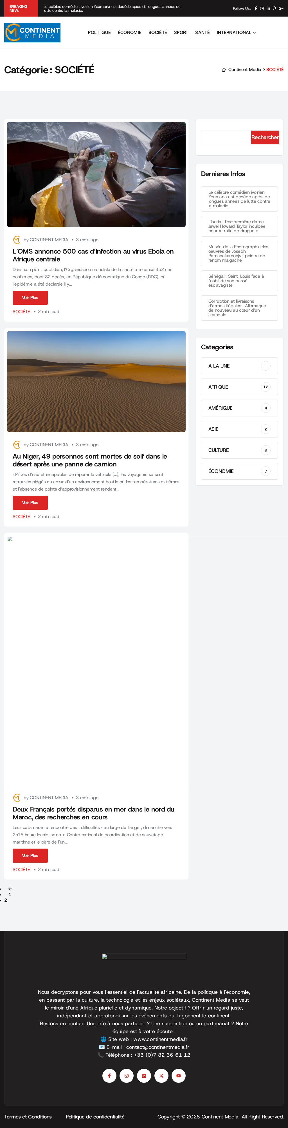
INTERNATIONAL (234, 32)
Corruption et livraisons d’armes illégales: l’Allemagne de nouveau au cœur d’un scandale (237, 308)
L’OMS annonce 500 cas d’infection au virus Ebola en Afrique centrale (93, 255)
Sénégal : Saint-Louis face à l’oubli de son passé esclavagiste (236, 280)
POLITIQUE (99, 32)
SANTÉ (202, 32)
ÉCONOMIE (130, 32)
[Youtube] (179, 1076)
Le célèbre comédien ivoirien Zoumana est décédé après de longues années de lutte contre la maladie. (112, 8)
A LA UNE (237, 366)
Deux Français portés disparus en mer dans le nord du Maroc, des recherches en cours (93, 813)
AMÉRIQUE (237, 408)
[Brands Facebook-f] (109, 1076)
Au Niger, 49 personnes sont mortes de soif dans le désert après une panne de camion (90, 460)
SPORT (181, 32)
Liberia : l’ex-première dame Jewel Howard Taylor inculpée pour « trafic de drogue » (237, 226)
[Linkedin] (144, 1076)
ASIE (237, 429)
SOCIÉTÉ (157, 32)
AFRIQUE (238, 387)
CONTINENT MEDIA (49, 240)
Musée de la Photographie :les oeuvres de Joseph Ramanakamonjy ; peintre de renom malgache (238, 253)
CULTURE (237, 450)
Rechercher (265, 137)
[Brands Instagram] (127, 1076)
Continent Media (222, 1116)
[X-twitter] (161, 1076)
